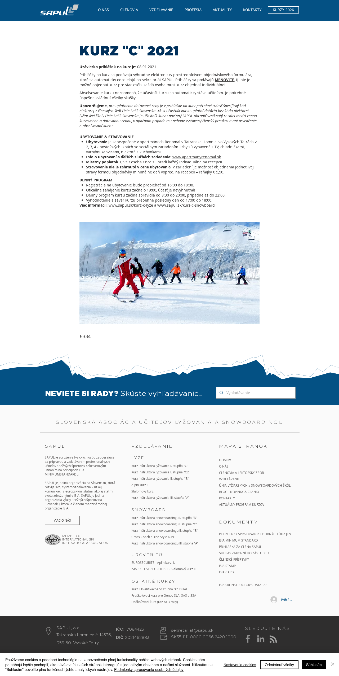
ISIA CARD (226, 572)
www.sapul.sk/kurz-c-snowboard (186, 205)
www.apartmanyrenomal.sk (196, 156)
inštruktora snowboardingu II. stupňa (166, 530)
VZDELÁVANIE (229, 479)
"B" (195, 530)
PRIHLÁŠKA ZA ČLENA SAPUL (240, 546)
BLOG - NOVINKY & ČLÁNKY (239, 492)
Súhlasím (314, 664)
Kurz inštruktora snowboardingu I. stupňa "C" (164, 524)
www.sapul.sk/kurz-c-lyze (131, 205)
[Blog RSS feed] (273, 639)
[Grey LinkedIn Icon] (261, 639)
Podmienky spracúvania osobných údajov (149, 669)
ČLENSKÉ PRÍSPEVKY (234, 559)
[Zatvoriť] (332, 664)
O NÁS (224, 466)
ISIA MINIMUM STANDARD (238, 540)
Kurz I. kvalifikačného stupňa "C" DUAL (159, 589)
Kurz (135, 478)
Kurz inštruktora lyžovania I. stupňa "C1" (160, 466)
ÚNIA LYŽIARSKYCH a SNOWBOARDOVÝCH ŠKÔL (255, 485)
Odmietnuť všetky (279, 664)
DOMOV (225, 460)
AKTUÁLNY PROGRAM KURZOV (241, 504)
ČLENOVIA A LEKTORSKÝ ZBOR (241, 472)
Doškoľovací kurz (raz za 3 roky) (154, 602)
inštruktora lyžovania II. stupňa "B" (164, 478)
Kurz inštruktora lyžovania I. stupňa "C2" (160, 472)
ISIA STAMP (227, 566)
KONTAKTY (227, 498)
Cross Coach (140, 537)
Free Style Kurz (164, 537)
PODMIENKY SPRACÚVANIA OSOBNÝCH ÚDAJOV (255, 534)
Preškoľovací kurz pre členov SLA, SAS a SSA (163, 595)
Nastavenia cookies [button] (240, 664)
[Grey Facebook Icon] (248, 639)
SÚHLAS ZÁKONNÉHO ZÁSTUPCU (244, 553)
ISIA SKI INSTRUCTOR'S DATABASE (244, 585)
